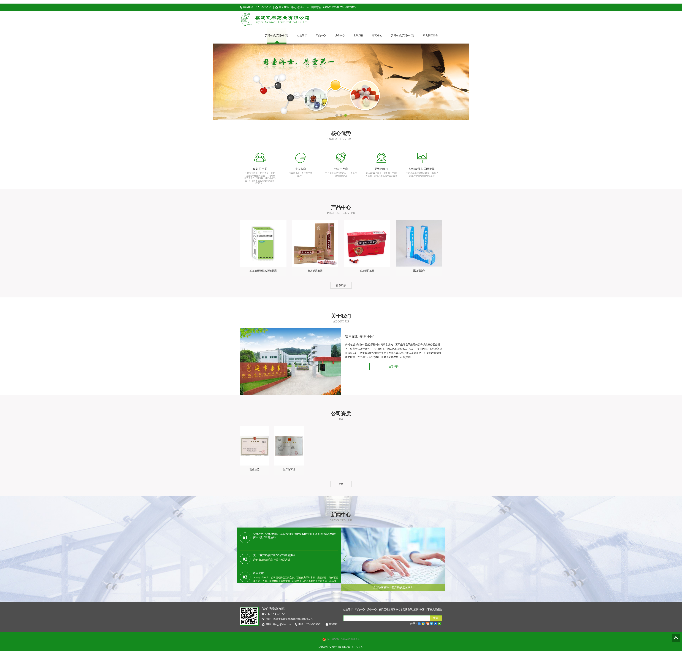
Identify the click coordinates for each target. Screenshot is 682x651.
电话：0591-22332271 (310, 624)
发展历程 (358, 35)
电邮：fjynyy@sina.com (278, 624)
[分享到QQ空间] (423, 623)
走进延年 (302, 35)
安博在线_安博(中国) (276, 35)
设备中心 (340, 35)
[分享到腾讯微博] (431, 623)
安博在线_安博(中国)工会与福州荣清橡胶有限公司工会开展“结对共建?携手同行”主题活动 (294, 536)
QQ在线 (333, 624)
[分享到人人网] (435, 623)
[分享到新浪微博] (427, 623)
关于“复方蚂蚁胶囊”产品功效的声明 (274, 555)
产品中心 (321, 35)
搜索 (435, 618)
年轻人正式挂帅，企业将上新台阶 (393, 579)
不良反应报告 (430, 35)
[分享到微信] (439, 623)
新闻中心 (377, 35)
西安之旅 (258, 573)
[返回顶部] (676, 638)
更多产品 (341, 285)
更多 (341, 484)
